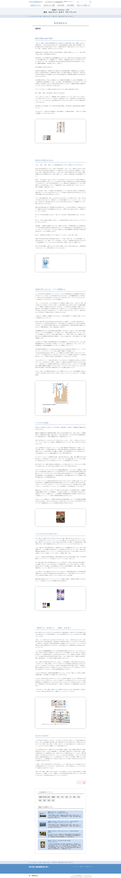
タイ (62, 797)
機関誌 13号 (54, 16)
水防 (49, 800)
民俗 (67, 797)
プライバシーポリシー (88, 875)
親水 (40, 800)
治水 (79, 797)
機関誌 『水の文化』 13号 (44, 797)
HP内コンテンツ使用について (83, 5)
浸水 (44, 800)
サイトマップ (75, 866)
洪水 (53, 800)
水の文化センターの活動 (49, 5)
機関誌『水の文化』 (47, 16)
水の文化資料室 (70, 5)
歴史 (74, 797)
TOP (30, 16)
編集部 (53, 797)
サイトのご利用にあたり (77, 875)
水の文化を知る (60, 5)
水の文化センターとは (35, 5)
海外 (58, 797)
